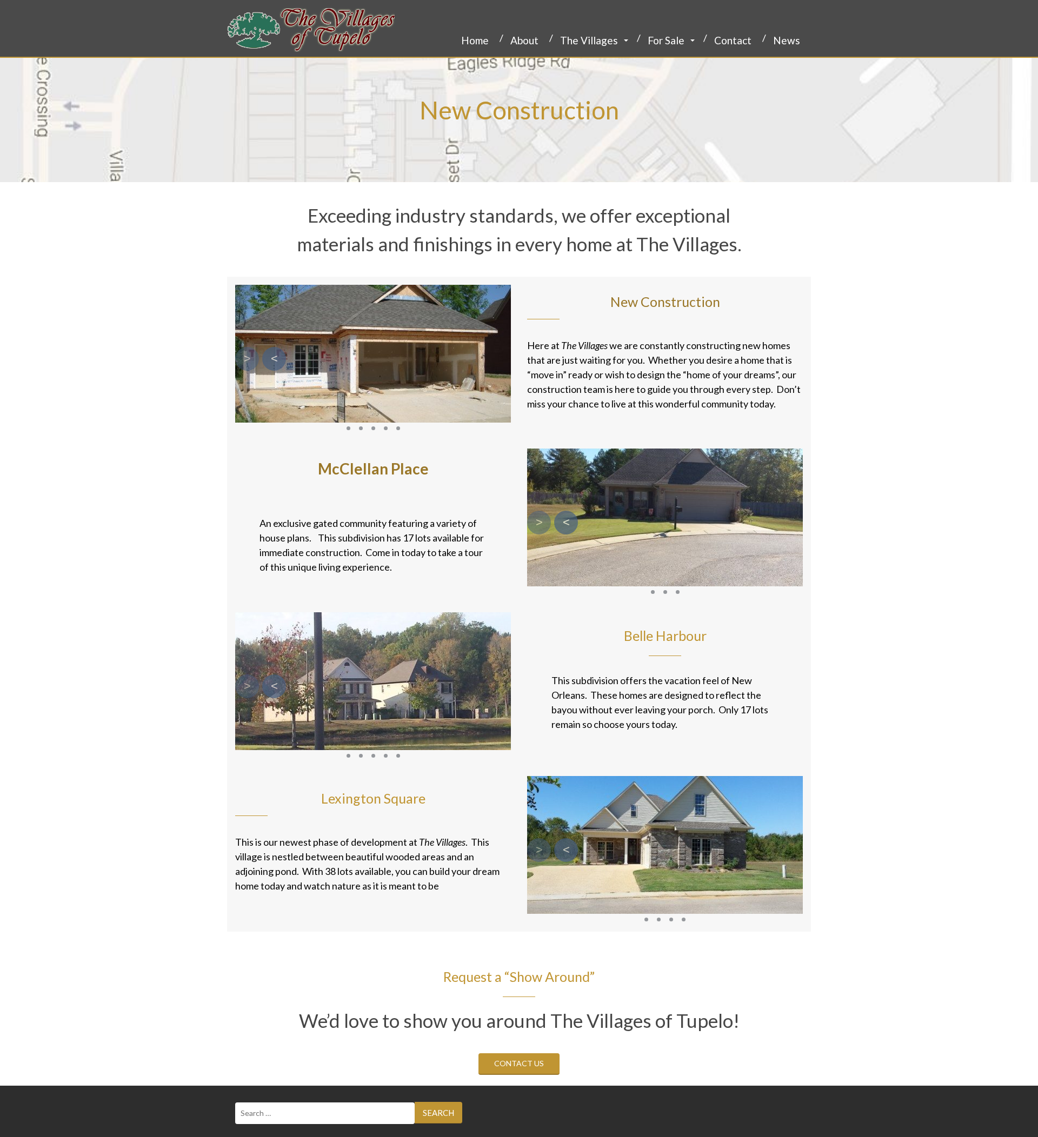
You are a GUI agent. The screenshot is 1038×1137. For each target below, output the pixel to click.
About (524, 40)
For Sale (666, 40)
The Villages (589, 40)
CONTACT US (519, 1063)
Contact (732, 40)
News (786, 40)
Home (475, 40)
